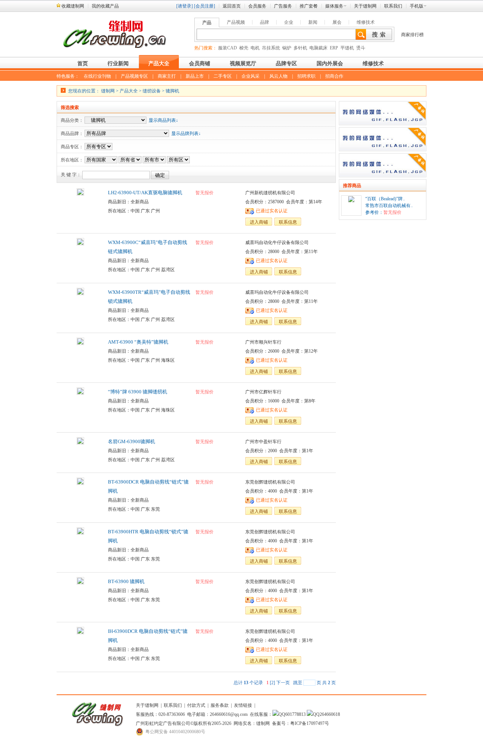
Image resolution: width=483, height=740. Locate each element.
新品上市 (195, 76)
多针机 (300, 48)
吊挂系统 (271, 48)
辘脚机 (172, 91)
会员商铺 (199, 63)
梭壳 (243, 48)
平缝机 (347, 48)
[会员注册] (204, 6)
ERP (334, 48)
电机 (255, 48)
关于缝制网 (365, 6)
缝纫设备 (152, 91)
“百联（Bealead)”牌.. (385, 198)
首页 (82, 63)
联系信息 (288, 222)
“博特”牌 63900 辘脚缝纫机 (137, 392)
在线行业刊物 (97, 76)
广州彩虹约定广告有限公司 (163, 723)
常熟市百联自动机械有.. (389, 205)
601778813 (295, 714)
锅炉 (286, 48)
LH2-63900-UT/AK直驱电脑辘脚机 (145, 192)
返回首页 (232, 6)
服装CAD (227, 48)
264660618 (330, 714)
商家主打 (167, 76)
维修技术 (366, 22)
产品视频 (236, 22)
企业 (288, 22)
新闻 (312, 22)
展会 (336, 22)
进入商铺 (259, 222)
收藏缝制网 (73, 6)
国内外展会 (330, 63)
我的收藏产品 (105, 6)
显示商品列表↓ (163, 120)
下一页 (283, 682)
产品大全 (158, 63)
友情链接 (243, 705)
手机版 (416, 6)
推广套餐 (309, 6)
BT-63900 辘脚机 (126, 581)
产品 (206, 22)
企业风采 (251, 76)
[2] (272, 682)
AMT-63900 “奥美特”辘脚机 (138, 342)
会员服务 (257, 6)
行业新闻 (118, 63)
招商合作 (334, 76)
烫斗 (360, 48)
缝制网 (108, 91)
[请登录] (184, 6)
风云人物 (278, 76)
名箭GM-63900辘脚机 (131, 441)
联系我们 (393, 6)
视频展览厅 (243, 63)
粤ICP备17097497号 (309, 723)
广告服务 (283, 6)
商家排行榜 (412, 34)
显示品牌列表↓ (186, 133)
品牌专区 (286, 63)
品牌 (264, 22)
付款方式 (196, 705)
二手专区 (223, 76)
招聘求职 (306, 76)
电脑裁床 (318, 48)
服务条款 (220, 705)
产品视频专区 (134, 76)
